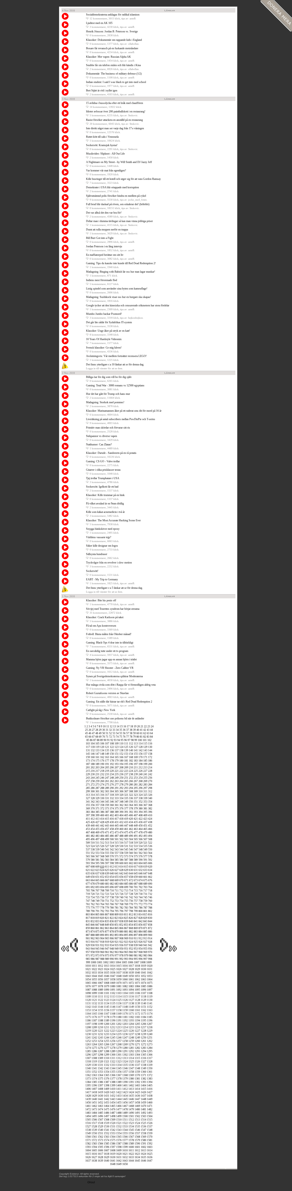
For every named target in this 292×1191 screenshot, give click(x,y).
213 (145, 767)
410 (150, 815)
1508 (106, 1119)
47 (93, 733)
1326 (137, 1061)
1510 (119, 1119)
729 (136, 894)
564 (150, 853)
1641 (112, 1160)
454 (93, 829)
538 (93, 849)
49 (100, 733)
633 (145, 870)
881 (126, 931)
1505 (88, 1119)
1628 (100, 1157)
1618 (106, 1153)
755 (126, 900)
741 (126, 897)
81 (141, 736)
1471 (149, 1106)
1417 (88, 1092)
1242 (94, 1037)
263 (117, 781)
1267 (112, 1044)
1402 (131, 1085)
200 (150, 764)
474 (121, 832)
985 (88, 959)
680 (102, 883)
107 (107, 743)
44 (151, 729)
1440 (94, 1099)
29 (100, 729)
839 (126, 921)
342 (93, 801)
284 (150, 784)
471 (107, 832)
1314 (131, 1058)
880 (121, 931)
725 (117, 894)
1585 (106, 1143)
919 (107, 941)
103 (88, 743)
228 (150, 770)
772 (140, 904)
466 (150, 829)
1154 (94, 1010)
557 (117, 853)
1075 (149, 982)
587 (126, 859)
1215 (131, 1027)
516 (121, 842)
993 (126, 959)
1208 (88, 1027)
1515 (149, 1119)
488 (121, 835)
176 (102, 760)
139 (126, 750)
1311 (112, 1058)
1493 (149, 1112)
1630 (112, 1157)
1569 (143, 1136)
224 (131, 770)
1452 (100, 1102)
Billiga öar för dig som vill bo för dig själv (109, 377)
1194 (137, 1020)
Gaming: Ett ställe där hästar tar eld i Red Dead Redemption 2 (119, 701)
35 (120, 729)
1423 (125, 1092)
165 (117, 757)
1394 (149, 1082)
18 (131, 726)
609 (97, 866)
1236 (125, 1034)
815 (145, 914)
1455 (119, 1102)
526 (102, 846)
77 (127, 736)
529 (117, 846)
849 (107, 924)
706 (93, 890)
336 (131, 798)
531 (126, 846)
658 (131, 876)
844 (150, 921)
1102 (112, 993)
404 (121, 815)
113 (136, 743)
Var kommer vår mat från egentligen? (106, 170)
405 (126, 815)
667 (107, 880)
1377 (112, 1078)
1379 (125, 1078)
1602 (143, 1147)
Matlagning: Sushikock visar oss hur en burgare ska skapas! (118, 297)
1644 (131, 1160)
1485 (100, 1112)
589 (136, 859)
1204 (131, 1024)
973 (97, 955)
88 (98, 740)
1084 (137, 986)
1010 (88, 965)
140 (131, 750)
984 (150, 955)
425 (88, 822)
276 (112, 784)
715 (136, 890)
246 (102, 777)
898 (140, 935)
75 (120, 736)
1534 (131, 1126)
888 (93, 935)
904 (102, 938)
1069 (112, 982)
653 (107, 876)
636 (93, 873)
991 (117, 959)
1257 (119, 1041)
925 (136, 941)
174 (93, 760)
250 (121, 777)
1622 (131, 1153)
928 (150, 941)
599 (117, 863)
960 (102, 952)
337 (136, 798)
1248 (131, 1037)
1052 (143, 976)
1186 (88, 1020)
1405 (149, 1085)
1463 (100, 1106)
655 (117, 876)
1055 (94, 979)
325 (145, 794)
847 (97, 924)
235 (117, 774)
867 (126, 928)
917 (97, 941)
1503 (143, 1116)
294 (131, 788)
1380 (131, 1078)
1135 (112, 1003)
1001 (99, 962)
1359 (137, 1071)
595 (97, 863)
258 (93, 781)
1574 (106, 1140)
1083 (131, 986)
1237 (131, 1034)
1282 (137, 1047)
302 (102, 791)
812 (131, 914)
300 (93, 791)
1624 (143, 1153)
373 (107, 808)
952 (131, 948)
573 (126, 856)
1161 (137, 1010)
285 (88, 788)
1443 (112, 1099)
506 (140, 839)
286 (93, 788)
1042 (149, 972)
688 (140, 883)
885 (145, 931)
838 (121, 921)
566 (93, 856)
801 (145, 911)
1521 (119, 1123)
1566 (125, 1136)
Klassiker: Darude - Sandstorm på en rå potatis (111, 453)
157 (145, 753)
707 (97, 890)
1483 (88, 1112)
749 (97, 900)
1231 (94, 1034)
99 (135, 740)
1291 (125, 1051)
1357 (125, 1071)
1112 (106, 996)
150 (112, 753)
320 (121, 794)
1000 (93, 962)
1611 (131, 1150)
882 (131, 931)
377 (126, 808)
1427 (149, 1092)
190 (102, 764)
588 (131, 859)
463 (136, 829)
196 (131, 764)
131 (88, 750)
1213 (119, 1027)
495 (88, 839)
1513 (137, 1119)
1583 (94, 1143)
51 (107, 733)
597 (107, 863)
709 (107, 890)
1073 (137, 982)
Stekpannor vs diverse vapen (101, 436)
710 (112, 890)
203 (97, 767)
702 (140, 887)
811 (126, 914)
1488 (119, 1112)
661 (145, 876)
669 (117, 880)
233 (107, 774)
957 (88, 952)
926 (140, 941)
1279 (119, 1047)
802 (150, 911)
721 (97, 894)
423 (145, 818)
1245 (112, 1037)
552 (93, 853)
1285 (88, 1051)
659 (136, 876)
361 (117, 805)
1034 (100, 972)
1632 (125, 1157)
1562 (100, 1136)
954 (140, 948)
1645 (137, 1160)
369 (88, 808)
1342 (100, 1068)
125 (126, 747)
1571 (88, 1140)
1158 (119, 1010)
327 (88, 798)
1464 (106, 1106)
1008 (143, 962)
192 (112, 764)
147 (97, 753)
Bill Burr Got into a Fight (99, 238)
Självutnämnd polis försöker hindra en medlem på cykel (116, 195)
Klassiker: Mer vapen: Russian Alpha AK (108, 56)
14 (118, 726)
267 (136, 781)
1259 (131, 1041)
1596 (106, 1147)
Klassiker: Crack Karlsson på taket (104, 617)
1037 (119, 972)
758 (140, 900)
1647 (149, 1160)
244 (93, 777)
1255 (106, 1041)
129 (145, 747)
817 (88, 918)
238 (131, 774)
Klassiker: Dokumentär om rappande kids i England (114, 39)
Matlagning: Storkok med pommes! (105, 402)
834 (102, 921)
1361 (149, 1071)
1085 (143, 986)
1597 (112, 1147)
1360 (143, 1071)
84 (151, 736)
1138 (131, 1003)
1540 (100, 1130)
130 (150, 747)
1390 (125, 1082)
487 (117, 835)
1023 (100, 969)
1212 (112, 1027)
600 (121, 863)
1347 (131, 1068)
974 (102, 955)
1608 (112, 1150)
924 (131, 941)
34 (117, 729)
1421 (112, 1092)
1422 (119, 1092)
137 (117, 750)
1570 (149, 1136)
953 (136, 948)
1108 (149, 993)
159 (88, 757)
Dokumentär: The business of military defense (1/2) (114, 73)
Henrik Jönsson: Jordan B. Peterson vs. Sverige (112, 31)
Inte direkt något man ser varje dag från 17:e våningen (115, 128)
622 (93, 870)
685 (126, 883)
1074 (143, 982)
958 (93, 952)
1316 (143, 1058)
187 (88, 764)
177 (107, 760)
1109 (88, 996)
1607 (106, 1150)
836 (112, 921)
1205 (137, 1024)
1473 (94, 1109)
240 (140, 774)
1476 (112, 1109)
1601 (137, 1147)
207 (117, 767)
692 (93, 887)
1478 (125, 1109)
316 (102, 794)
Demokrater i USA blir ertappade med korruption (112, 187)
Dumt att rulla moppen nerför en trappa (107, 229)
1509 (112, 1119)
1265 (100, 1044)
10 (104, 726)
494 (150, 835)
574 (131, 856)
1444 (119, 1099)
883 (136, 931)
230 (93, 774)
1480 (137, 1109)
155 (136, 753)
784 (131, 907)
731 (145, 894)
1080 (112, 986)
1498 (112, 1116)
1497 (106, 1116)
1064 (149, 979)
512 (102, 842)
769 (126, 904)
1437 (143, 1095)
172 (150, 757)
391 (126, 812)
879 (117, 931)
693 (97, 887)
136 (112, 750)
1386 (100, 1082)
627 (117, 870)
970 (150, 952)
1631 (119, 1157)
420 (131, 818)
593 (88, 863)
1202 (119, 1024)
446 (121, 825)
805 (97, 914)
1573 (100, 1140)
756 (131, 900)
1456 (125, 1102)
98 (132, 740)
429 (107, 822)
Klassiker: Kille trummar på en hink (105, 495)
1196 (149, 1020)
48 (96, 733)
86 (91, 740)
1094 (131, 989)
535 (145, 846)
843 (145, 921)
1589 (131, 1143)
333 (117, 798)
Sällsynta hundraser (96, 554)
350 (131, 801)
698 (121, 887)
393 (136, 812)
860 (93, 928)
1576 (119, 1140)
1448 (143, 1099)
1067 (100, 982)
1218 (149, 1027)
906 (112, 938)
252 (131, 777)
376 (121, 808)
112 (131, 743)
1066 (94, 982)
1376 (106, 1078)
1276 (100, 1047)
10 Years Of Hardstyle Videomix (104, 339)
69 (100, 736)
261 (107, 781)
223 (126, 770)
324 (140, 794)
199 (145, 764)
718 (150, 890)
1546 (137, 1130)
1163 (149, 1010)
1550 (94, 1133)
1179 (112, 1017)
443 (107, 825)
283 (145, 784)
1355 (112, 1071)
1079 (106, 986)
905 (107, 938)
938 (131, 945)
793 (107, 911)
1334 (119, 1065)
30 (103, 729)
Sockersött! (92, 571)
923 (126, 941)
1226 (131, 1030)
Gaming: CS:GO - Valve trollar (103, 461)
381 (145, 808)
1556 (131, 1133)
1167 (106, 1013)
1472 (88, 1109)
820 (102, 918)
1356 (119, 1071)
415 (107, 818)
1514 (143, 1119)
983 (145, 955)
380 (140, 808)
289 (107, 788)
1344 (112, 1068)
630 (131, 870)
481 (88, 835)
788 (150, 907)
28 (96, 729)
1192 (125, 1020)
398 (93, 815)
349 (126, 801)
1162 (143, 1010)
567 (97, 856)
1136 (119, 1003)
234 (112, 774)
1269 (125, 1044)
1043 (88, 976)
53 (113, 733)
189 (97, 764)
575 (136, 856)
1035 (106, 972)
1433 (119, 1095)
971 (88, 955)
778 (102, 907)
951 (126, 948)
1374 (94, 1078)
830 (150, 918)
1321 (106, 1061)
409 (145, 815)
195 (126, 764)
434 (131, 822)
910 (131, 938)
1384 (88, 1082)
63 (148, 733)
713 (126, 890)
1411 (119, 1088)
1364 (100, 1075)
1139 (137, 1003)
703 (145, 887)
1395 (88, 1085)
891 (107, 935)
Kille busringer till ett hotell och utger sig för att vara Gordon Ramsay (123, 179)
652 (102, 876)
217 (97, 770)
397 (88, 815)
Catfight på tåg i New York (100, 710)
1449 (149, 1099)
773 (145, 904)
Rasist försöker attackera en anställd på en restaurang (114, 119)
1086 (149, 986)
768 (121, 904)
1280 (125, 1047)
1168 (112, 1013)
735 (97, 897)
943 (88, 948)
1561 (94, 1136)
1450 (88, 1102)
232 (102, 774)
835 (107, 921)
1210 (100, 1027)
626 (112, 870)
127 (136, 747)
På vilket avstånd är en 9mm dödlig (105, 503)
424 (150, 818)
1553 (112, 1133)
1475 (106, 1109)
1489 (125, 1112)
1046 (106, 976)
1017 (131, 965)
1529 (100, 1126)
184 (140, 760)
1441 (100, 1099)
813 (136, 914)
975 (107, 955)
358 (102, 805)
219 (107, 770)
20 (138, 726)
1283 (143, 1047)
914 (150, 938)
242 (150, 774)
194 (121, 764)
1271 (137, 1044)
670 (121, 880)
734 (93, 897)
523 (88, 846)
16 (124, 726)
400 (102, 815)
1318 (88, 1061)
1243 (100, 1037)
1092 (119, 989)
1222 (106, 1030)
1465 (112, 1106)
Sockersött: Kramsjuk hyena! (101, 145)
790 (93, 911)
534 (140, 846)
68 (96, 736)
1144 (100, 1006)
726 (121, 894)
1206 (143, 1024)
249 (117, 777)
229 (88, 774)
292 (121, 788)
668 (112, 880)
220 (112, 770)
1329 (88, 1065)
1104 (125, 993)
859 (88, 928)
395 (145, 812)
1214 (125, 1027)
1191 (119, 1020)
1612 (137, 1150)
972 (93, 955)
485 (107, 835)
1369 (131, 1075)
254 (140, 777)
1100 (100, 993)
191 (107, 764)
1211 (106, 1027)
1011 (94, 965)
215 (88, 770)
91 (108, 740)
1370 (137, 1075)
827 (136, 918)
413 (97, 818)
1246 (119, 1037)
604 (140, 863)
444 (112, 825)
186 (150, 760)
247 (107, 777)
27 (93, 729)
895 (126, 935)
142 (140, 750)
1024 (106, 969)
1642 (119, 1160)
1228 (143, 1030)
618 (140, 866)
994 (131, 959)
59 (134, 733)
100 (140, 740)
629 (126, 870)
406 (131, 815)
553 (97, 853)
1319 (94, 1061)
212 (140, 767)
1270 (131, 1044)
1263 (88, 1044)
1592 (149, 1143)
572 (121, 856)
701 (136, 887)
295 (136, 788)
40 (137, 729)
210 (131, 767)
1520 (112, 1123)
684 (121, 883)
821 (107, 918)
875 (97, 931)
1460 (149, 1102)
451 (145, 825)
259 (97, 781)
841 (136, 921)
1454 (112, 1102)
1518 (100, 1123)
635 (88, 873)
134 (102, 750)
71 (107, 736)
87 (94, 740)
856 (140, 924)
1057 (106, 979)
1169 (119, 1013)
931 (97, 945)
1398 (106, 1085)
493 (145, 835)
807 (107, 914)
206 (112, 767)
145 (88, 753)
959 (97, 952)
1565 (119, 1136)
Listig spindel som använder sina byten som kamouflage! (116, 288)
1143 (94, 1006)
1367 (119, 1075)
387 (107, 812)
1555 (125, 1133)
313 (88, 794)
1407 (94, 1088)
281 (136, 784)
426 (93, 822)
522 (150, 842)
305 (117, 791)
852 (121, 924)
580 (93, 859)
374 (112, 808)
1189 (106, 1020)
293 (126, 788)
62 (144, 733)
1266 (106, 1044)
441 (97, 825)
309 (136, 791)
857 (145, 924)
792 (102, 911)
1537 (149, 1126)
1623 (137, 1153)
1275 (94, 1047)
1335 (125, 1065)
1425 (137, 1092)
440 (93, 825)
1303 (131, 1054)
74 (117, 736)
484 (102, 835)
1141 (149, 1003)
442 (102, 825)
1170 (125, 1013)
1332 (106, 1065)
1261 (143, 1041)
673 (136, 880)
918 (102, 941)
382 (150, 808)
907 (117, 938)
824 (121, 918)
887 (88, 935)
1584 (100, 1143)
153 (126, 753)
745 (145, 897)
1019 (143, 965)
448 (131, 825)
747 (88, 900)
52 (110, 733)
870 (140, 928)
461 (126, 829)
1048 (119, 976)
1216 (137, 1027)
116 (150, 743)
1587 (119, 1143)
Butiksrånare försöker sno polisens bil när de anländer (115, 718)
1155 (100, 1010)
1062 (137, 979)
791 (97, 911)
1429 (94, 1095)
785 (136, 907)
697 (117, 887)
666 (102, 880)
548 (140, 849)
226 (140, 770)
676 (150, 880)
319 (117, 794)
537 (88, 849)
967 (136, 952)
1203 (125, 1024)
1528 (94, 1126)
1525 (143, 1123)
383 (88, 812)
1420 (106, 1092)
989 (107, 959)
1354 (106, 1071)
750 (102, 900)
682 (112, 883)
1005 (124, 962)
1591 (143, 1143)
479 (145, 832)
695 (107, 887)
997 (145, 959)
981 (136, 955)
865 (117, 928)
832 (93, 921)
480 (150, 832)
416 (112, 818)
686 (131, 883)
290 (112, 788)
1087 (88, 989)
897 (136, 935)
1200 (106, 1024)
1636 (149, 1157)
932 (102, 945)
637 (97, 873)
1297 (94, 1054)
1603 (149, 1147)
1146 (112, 1006)
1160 (131, 1010)
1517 (94, 1123)
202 (93, 767)
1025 (112, 969)
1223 (112, 1030)
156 (140, 753)
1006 (130, 962)
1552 (106, 1133)
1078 (100, 986)
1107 (143, 993)
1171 (131, 1013)
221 (117, 770)
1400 (119, 1085)
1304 (137, 1054)
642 (121, 873)
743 (136, 897)
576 (140, 856)
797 (126, 911)
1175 (88, 1017)
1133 (100, 1003)
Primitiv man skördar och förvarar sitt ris (108, 427)
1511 (125, 1119)
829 (145, 918)
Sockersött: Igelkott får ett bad (102, 486)
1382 (143, 1078)
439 (88, 825)
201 (88, 767)
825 (126, 918)
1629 (106, 1157)
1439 (88, 1099)
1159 (125, 1010)
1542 (112, 1130)
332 (112, 798)
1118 (143, 996)
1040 (137, 972)
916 (93, 941)
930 (93, 945)
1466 (119, 1106)
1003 (112, 962)
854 (131, 924)
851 (117, 924)
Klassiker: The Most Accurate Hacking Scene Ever (113, 520)
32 (110, 729)
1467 (125, 1106)
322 (131, 794)
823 (117, 918)
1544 (125, 1130)
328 (93, 798)
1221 (100, 1030)
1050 (131, 976)
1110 (94, 996)
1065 (88, 982)
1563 (106, 1136)
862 (102, 928)
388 (112, 812)
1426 (143, 1092)
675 (145, 880)
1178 (106, 1017)
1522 (125, 1123)
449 (136, 825)
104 (93, 743)
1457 (131, 1102)
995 (136, 959)
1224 (119, 1030)
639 (107, 873)
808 (112, 914)
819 (97, 918)
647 (145, 873)
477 (136, 832)
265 (126, 781)
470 (102, 832)
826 (131, 918)
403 (117, 815)
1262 (149, 1041)
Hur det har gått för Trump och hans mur (108, 393)
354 (150, 801)
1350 (149, 1068)
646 (140, 873)
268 (140, 781)
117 (88, 747)
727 (126, 894)
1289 (112, 1051)
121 (107, 747)
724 (112, 894)
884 (140, 931)
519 (136, 842)
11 (107, 726)
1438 (149, 1095)
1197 (88, 1024)
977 (117, 955)
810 (121, 914)
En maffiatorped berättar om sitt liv (104, 254)
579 (88, 859)
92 (111, 740)
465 (145, 829)
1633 (131, 1157)
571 (117, 856)
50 (103, 733)
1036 (112, 972)
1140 (143, 1003)
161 (97, 757)
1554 (119, 1133)
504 (131, 839)
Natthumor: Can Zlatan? (99, 444)
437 (145, 822)
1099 (94, 993)
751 (107, 900)
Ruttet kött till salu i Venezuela (102, 136)
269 (145, 781)
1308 (94, 1058)
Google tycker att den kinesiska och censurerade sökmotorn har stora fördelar (127, 305)
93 (115, 740)
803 (88, 914)
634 (150, 870)
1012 (100, 965)
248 (112, 777)
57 (127, 733)
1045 (100, 976)
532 (131, 846)
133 (97, 750)
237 (126, 774)
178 (112, 760)
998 (150, 959)
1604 (88, 1150)
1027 (125, 969)
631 (136, 870)
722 (102, 894)
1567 (131, 1136)
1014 (112, 965)
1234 (112, 1034)
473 (117, 832)
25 (86, 729)
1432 (112, 1095)
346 (112, 801)
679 (97, 883)
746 (150, 897)
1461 (88, 1106)
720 (93, 894)
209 (126, 767)
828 (140, 918)
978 (121, 955)
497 (97, 839)
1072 (131, 982)
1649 (119, 1164)
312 (150, 791)
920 (112, 941)
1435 (131, 1095)
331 (107, 798)
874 (93, 931)
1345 (119, 1068)
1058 (112, 979)
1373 (88, 1078)
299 (88, 791)
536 (150, 846)
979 (126, 955)
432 (121, 822)
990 (112, 959)
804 (93, 914)
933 (107, 945)
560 (131, 853)
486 (112, 835)
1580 (143, 1140)
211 (136, 767)
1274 (88, 1047)
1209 (94, 1027)
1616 (94, 1153)
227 (145, 770)
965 (126, 952)
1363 (94, 1075)
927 (145, 941)
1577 (125, 1140)
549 (145, 849)
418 (121, 818)
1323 (119, 1061)
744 (140, 897)
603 (136, 863)
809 (117, 914)
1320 (100, 1061)
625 (107, 870)
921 (117, 941)
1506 (94, 1119)
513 (107, 842)
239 (136, 774)
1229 (149, 1030)
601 (126, 863)
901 (88, 938)
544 (121, 849)
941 (145, 945)
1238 (137, 1034)
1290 (119, 1051)
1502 (137, 1116)
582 (102, 859)
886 (150, 931)
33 (113, 729)
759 (145, 900)
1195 (143, 1020)
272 (93, 784)
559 (126, 853)
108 (112, 743)
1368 (125, 1075)
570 (112, 856)
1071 (125, 982)
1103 (119, 993)
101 (145, 740)
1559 (149, 1133)
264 (121, 781)
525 (97, 846)
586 (121, 859)
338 (140, 798)
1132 (94, 1003)
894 (121, 935)
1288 (106, 1051)
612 (112, 866)
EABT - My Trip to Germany (102, 579)
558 (121, 853)
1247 (125, 1037)
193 (117, 764)
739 (117, 897)
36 (124, 729)
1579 (137, 1140)
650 (93, 876)
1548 (149, 1130)
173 (88, 760)
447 (126, 825)
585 (117, 859)
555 (107, 853)
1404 (143, 1085)
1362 (88, 1075)
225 (136, 770)
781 (117, 907)
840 (131, 921)
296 (140, 788)
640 (112, 873)
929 (88, 945)
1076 (88, 986)
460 (121, 829)
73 (113, 736)
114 (140, 743)
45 (86, 733)
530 (121, 846)
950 (121, 948)
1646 (143, 1160)
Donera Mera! (276, 15)
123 (117, 747)
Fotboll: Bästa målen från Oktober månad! (108, 634)
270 (150, 781)
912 (140, 938)
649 (88, 876)
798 (131, 911)
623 (97, 870)
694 (102, 887)
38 (131, 729)
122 (112, 747)
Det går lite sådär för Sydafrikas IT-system (109, 322)
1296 (88, 1054)
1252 (88, 1041)
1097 (149, 989)
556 (112, 853)
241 (145, 774)
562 (140, 853)
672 (131, 880)
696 (112, 887)
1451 (94, 1102)
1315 (137, 1058)
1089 (100, 989)
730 (140, 894)
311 (145, 791)
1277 (106, 1047)
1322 (112, 1061)
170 (140, 757)
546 (131, 849)
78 (131, 736)
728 (131, 894)
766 (112, 904)
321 (126, 794)
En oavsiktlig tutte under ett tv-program (107, 651)
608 (93, 866)
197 (136, 764)
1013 (106, 965)
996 (140, 959)
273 (97, 784)
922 (121, 941)
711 (117, 890)
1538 (88, 1130)
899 (145, 935)
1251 (149, 1037)
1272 (143, 1044)
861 (97, 928)
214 (150, 767)
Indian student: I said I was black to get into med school (116, 82)
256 (150, 777)
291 (117, 788)
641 (117, 873)
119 (97, 747)
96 (125, 740)
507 (145, 839)
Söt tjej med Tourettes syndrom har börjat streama (112, 608)
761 (88, 904)
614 (121, 866)
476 (131, 832)
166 (121, 757)
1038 (125, 972)
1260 (137, 1041)
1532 (119, 1126)
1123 (106, 1000)
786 (140, 907)
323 (136, 794)
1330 (94, 1065)
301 (97, 791)
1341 (94, 1068)
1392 (137, 1082)
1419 (100, 1092)
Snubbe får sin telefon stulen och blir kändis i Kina (113, 65)
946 (102, 948)
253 (136, 777)
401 (107, 815)
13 (114, 726)
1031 (149, 969)
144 (150, 750)
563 (145, 853)
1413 (131, 1088)
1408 (100, 1088)
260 (102, 781)
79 (134, 736)
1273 (149, 1044)
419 (126, 818)
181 (126, 760)
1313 (125, 1058)
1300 (112, 1054)
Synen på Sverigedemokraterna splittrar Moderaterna (114, 676)
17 (128, 726)
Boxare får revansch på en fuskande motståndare (112, 48)
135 (107, 750)
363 (126, 805)
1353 (100, 1071)
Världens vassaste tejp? (98, 537)
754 (121, 900)
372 (102, 808)
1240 (149, 1034)
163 (107, 757)
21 (142, 726)
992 (121, 959)
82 (144, 736)
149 (107, 753)
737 (107, 897)
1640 (106, 1160)
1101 (106, 993)
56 (124, 733)
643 (126, 873)
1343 (106, 1068)
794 (112, 911)
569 (107, 856)
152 (121, 753)
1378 (119, 1078)
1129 (143, 1000)
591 (145, 859)
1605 (94, 1150)
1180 (119, 1017)
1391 (131, 1082)
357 (97, 805)
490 (131, 835)
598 (112, 863)
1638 (94, 1160)
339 (145, 798)
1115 (125, 996)
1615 (88, 1153)
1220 (94, 1030)
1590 (137, 1143)
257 (88, 781)
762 (93, 904)
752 (112, 900)
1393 (143, 1082)
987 (97, 959)
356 (93, 805)
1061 (131, 979)
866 (121, 928)
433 (126, 822)
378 (131, 808)
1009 (149, 962)
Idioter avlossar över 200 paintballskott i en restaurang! (115, 111)
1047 (112, 976)
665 (97, 880)
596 (102, 863)
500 (112, 839)
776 (93, 907)
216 (93, 770)
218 (102, 770)
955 (145, 948)
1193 (131, 1020)
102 (149, 740)
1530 (106, 1126)
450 (140, 825)
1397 (100, 1085)
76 (124, 736)
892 (112, 935)
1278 (112, 1047)
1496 (100, 1116)
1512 (131, 1119)
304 (112, 791)
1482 (149, 1109)
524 (93, 846)
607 (88, 866)
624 (102, 870)
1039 (131, 972)
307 (126, 791)
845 (88, 924)
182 (131, 760)
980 (131, 955)
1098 (88, 993)
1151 (143, 1006)
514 (112, 842)
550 (150, 849)
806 (102, 914)
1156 (106, 1010)
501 (117, 839)
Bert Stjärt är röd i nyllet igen (101, 90)
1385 (94, 1082)
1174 (149, 1013)
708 (102, 890)
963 (117, 952)
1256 (112, 1041)
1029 (137, 969)
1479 (131, 1109)
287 (97, 788)
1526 (149, 1123)
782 (121, 907)
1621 (125, 1153)
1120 (88, 1000)
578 (150, 856)
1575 (112, 1140)
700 (131, 887)
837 (117, 921)
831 (88, 921)
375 (117, 808)
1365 (106, 1075)
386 (102, 812)
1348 (137, 1068)
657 (126, 876)
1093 (125, 989)
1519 (106, 1123)
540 (102, 849)
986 (93, 959)
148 (102, 753)
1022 (94, 969)
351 (136, 801)
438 (150, 822)
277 (117, 784)
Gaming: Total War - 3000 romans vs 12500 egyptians (115, 385)
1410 (112, 1088)
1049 (125, 976)
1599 (125, 1147)
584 (112, 859)
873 (88, 931)
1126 (125, 1000)
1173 (143, 1013)
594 (93, 863)
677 (88, 883)
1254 (100, 1041)
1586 (112, 1143)
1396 (94, 1085)
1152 (149, 1006)
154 (131, 753)
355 (88, 805)
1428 (88, 1095)
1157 (112, 1010)
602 (131, 863)
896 (131, 935)
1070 (119, 982)
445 (117, 825)
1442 (106, 1099)
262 (112, 781)
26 (90, 729)
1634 (137, 1157)
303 (107, 791)
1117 (137, 996)
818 (93, 918)
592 (150, 859)
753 (117, 900)
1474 (100, 1109)
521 (145, 842)
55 (120, 733)
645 (136, 873)
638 (102, 873)
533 (136, 846)
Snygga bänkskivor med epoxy (103, 528)
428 (102, 822)
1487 (112, 1112)
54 (117, 733)
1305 (143, 1054)
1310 (106, 1058)
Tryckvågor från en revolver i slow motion (109, 562)
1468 (131, 1106)
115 (145, 743)
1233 (106, 1034)
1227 (137, 1030)
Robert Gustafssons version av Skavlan (107, 693)
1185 (149, 1017)
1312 (119, 1058)
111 (126, 743)
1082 (125, 986)
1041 (143, 972)
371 (97, 808)
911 (136, 938)
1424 (131, 1092)
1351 (88, 1071)
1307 (88, 1058)
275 (107, 784)
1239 (143, 1034)
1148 (125, 1006)
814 (140, 914)
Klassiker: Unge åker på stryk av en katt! (108, 330)
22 (145, 726)
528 (112, 846)
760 (150, 900)
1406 (88, 1088)
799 (136, 911)
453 (88, 829)
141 (136, 750)
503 (126, 839)
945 (97, 948)
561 (136, 853)
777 (97, 907)
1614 (149, 1150)
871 (145, 928)
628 (121, 870)
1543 (119, 1130)
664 (93, 880)
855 (136, 924)
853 (126, 924)
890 (102, 935)
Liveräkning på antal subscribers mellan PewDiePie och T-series (120, 419)
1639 (100, 1160)
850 (112, 924)
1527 (88, 1126)
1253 (94, 1041)
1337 (137, 1065)
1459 (143, 1102)
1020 (149, 965)
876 (102, 931)
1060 (125, 979)
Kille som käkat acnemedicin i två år (105, 512)
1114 (119, 996)
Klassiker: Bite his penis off (101, 600)
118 (93, 747)
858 (150, 924)
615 (126, 866)
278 (121, 784)
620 (150, 866)
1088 (94, 989)
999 (88, 962)
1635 (143, 1157)
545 (126, 849)
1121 (94, 1000)
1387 (106, 1082)
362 (121, 805)
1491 (137, 1112)
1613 (143, 1150)
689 (145, 883)
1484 (94, 1112)
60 (137, 733)
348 (121, 801)
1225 (125, 1030)
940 (140, 945)
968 (140, 952)
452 (150, 825)
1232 (100, 1034)
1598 (119, 1147)
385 (97, 812)
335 (126, 798)
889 (97, 935)
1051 (137, 976)
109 (117, 743)
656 (121, 876)
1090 (106, 989)
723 (107, 894)
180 (121, 760)
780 (112, 907)
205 (107, 767)
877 (107, 931)
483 (97, 835)
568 (102, 856)
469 (97, 832)
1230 (88, 1034)
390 (121, 812)
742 (131, 897)
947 (107, 948)
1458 (137, 1102)
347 (117, 801)
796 (121, 911)
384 (93, 812)
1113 (112, 996)
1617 (100, 1153)
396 (150, 812)
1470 (143, 1106)
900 (150, 935)
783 (126, 907)
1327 (143, 1061)
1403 (137, 1085)
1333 (112, 1065)
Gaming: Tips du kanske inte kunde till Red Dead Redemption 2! (121, 263)
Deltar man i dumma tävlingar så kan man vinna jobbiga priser (119, 221)
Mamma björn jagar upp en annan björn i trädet (111, 659)
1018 (137, 965)
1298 (100, 1054)
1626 (88, 1157)
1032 (88, 972)
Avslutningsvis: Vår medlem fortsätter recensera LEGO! (116, 356)
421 (136, 818)
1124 (112, 1000)
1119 (149, 996)
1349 (143, 1068)
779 (107, 907)
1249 (137, 1037)
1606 (100, 1150)
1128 (137, 1000)
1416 (149, 1088)
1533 (125, 1126)
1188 (100, 1020)
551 (88, 853)
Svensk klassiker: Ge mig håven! (104, 347)
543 (117, 849)
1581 (149, 1140)
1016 (125, 965)
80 (137, 736)
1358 (131, 1071)
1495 (94, 1116)
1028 (131, 969)
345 (107, 801)
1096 (143, 989)
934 (112, 945)
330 (102, 798)
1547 (143, 1130)
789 (88, 911)
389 (117, 812)
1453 (106, 1102)
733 (88, 897)
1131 (88, 1003)
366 (140, 805)
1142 (88, 1006)
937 (126, 945)
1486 (106, 1112)
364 (131, 805)
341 (88, 801)
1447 (137, 1099)
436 (140, 822)
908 (121, 938)
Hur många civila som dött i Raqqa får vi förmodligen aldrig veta (121, 684)
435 (136, 822)
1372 (149, 1075)
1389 (119, 1082)
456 (102, 829)
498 (102, 839)
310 (140, 791)
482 (93, 835)
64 (151, 733)
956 (150, 948)
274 (102, 784)
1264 (94, 1044)
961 (107, 952)
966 (131, 952)
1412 (125, 1088)
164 (112, 757)
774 (150, 904)
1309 (100, 1058)
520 (140, 842)
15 (121, 726)
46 (90, 733)
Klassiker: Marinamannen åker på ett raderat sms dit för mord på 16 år (124, 410)
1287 (100, 1051)
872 (150, 928)
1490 (131, 1112)
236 (121, 774)
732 (150, 894)
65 (86, 736)
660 (140, 876)
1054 (88, 979)
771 (136, 904)
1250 (143, 1037)
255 (145, 777)
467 (88, 832)
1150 (137, 1006)
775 (88, 907)
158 (150, 753)
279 (126, 784)
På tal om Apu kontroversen (101, 625)
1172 (137, 1013)
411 (88, 818)
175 (97, 760)
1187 (94, 1020)
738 (112, 897)
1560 (88, 1136)
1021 (88, 969)
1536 (143, 1126)
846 (93, 924)
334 (121, 798)
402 (112, 815)
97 (129, 740)
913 (145, 938)
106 (102, 743)
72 (110, 736)
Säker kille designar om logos (102, 545)
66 (90, 736)
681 (107, 883)
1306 (149, 1054)
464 (140, 829)
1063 (143, 979)
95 (122, 740)
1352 (94, 1071)
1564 (112, 1136)
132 (93, 750)
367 (145, 805)
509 (88, 842)
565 (88, 856)
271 (88, 784)
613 (117, 866)
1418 (94, 1092)
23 (148, 726)
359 (107, 805)
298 (150, 788)
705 (88, 890)
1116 (131, 996)
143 (145, 750)
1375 (100, 1078)
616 (131, 866)
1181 (125, 1017)
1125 (119, 1000)
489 (126, 835)
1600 (131, 1147)
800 (140, 911)
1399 (112, 1085)
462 (131, 829)
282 (140, 784)
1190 (112, 1020)
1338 (143, 1065)
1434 (125, 1095)
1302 (125, 1054)
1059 (119, 979)
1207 (149, 1024)
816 (150, 914)
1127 (131, 1000)
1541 (106, 1130)
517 (126, 842)
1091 (112, 989)
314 (93, 794)
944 (93, 948)
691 (88, 887)
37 (127, 729)
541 (107, 849)
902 (93, 938)
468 (93, 832)
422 (140, 818)
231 (97, 774)
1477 (119, 1109)
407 (136, 815)
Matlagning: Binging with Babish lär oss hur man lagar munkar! (120, 271)
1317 (149, 1058)
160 (93, 757)
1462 (94, 1106)
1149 (131, 1006)
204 (102, 767)
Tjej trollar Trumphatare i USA (102, 478)
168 (131, 757)
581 (97, 859)
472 (112, 832)
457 (107, 829)
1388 (112, 1082)
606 (150, 863)
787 (145, 907)
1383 (149, 1078)
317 (107, 794)
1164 (88, 1013)
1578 (131, 1140)
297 (145, 788)
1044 (94, 976)
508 (150, 839)
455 (97, 829)
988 (102, 959)
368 (150, 805)
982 (140, 955)
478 (140, 832)
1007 (136, 962)
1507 (100, 1119)
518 (131, 842)
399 (97, 815)
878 (112, 931)
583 (107, 859)
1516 (88, 1123)
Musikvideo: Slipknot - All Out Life (105, 153)
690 (150, 883)
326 (150, 794)
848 (102, 924)
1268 (119, 1044)
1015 (119, 965)
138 (121, 750)
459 (117, 829)
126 (131, 747)
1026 (119, 969)
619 (145, 866)
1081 (119, 986)
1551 (100, 1133)
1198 (94, 1024)
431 (117, 822)
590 (140, 859)
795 (117, 911)
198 (140, 764)
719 (88, 894)
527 (107, 846)
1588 (125, 1143)
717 (145, 890)
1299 (106, 1054)
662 (150, 876)
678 (93, 883)
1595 (100, 1147)
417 (117, 818)
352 (140, 801)
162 (102, 757)
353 (145, 801)
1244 (106, 1037)
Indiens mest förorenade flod (101, 280)
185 (145, 760)
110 (121, 743)
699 (126, 887)
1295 (149, 1051)
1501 (131, 1116)
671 (126, 880)
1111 (100, 996)
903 (97, 938)
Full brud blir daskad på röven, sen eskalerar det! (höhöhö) (117, 204)
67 (93, 736)
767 (117, 904)
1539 (94, 1130)
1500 (125, 1116)
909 (126, 938)
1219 (88, 1030)
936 (121, 945)
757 (136, 900)
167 (126, 757)
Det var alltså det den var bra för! (104, 212)
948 (112, 948)
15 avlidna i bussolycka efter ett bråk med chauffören (114, 103)
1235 (119, 1034)
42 (144, 729)
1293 (137, 1051)
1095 (137, 989)
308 (131, 791)
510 (93, 842)
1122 (100, 1000)
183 (136, 760)
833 (97, 921)
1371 (143, 1075)
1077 (94, 986)
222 (121, 770)
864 (112, 928)
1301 (119, 1054)
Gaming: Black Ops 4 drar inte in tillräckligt (109, 642)
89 (101, 740)
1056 (100, 979)
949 (117, 948)
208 (121, 767)
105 (97, 743)
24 (152, 726)
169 (136, 757)
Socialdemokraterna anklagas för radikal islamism (112, 14)
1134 (106, 1003)
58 (131, 733)
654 (112, 876)
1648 (112, 1164)
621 (88, 870)
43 (148, 729)
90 (105, 740)
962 (112, 952)
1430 (100, 1095)
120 (102, 747)
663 (88, 880)
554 (102, 853)
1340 (88, 1068)
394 (140, 812)
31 (107, 729)
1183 (137, 1017)
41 (141, 729)
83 (148, 736)
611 (107, 866)
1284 (149, 1047)
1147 (119, 1006)
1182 (131, 1017)
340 (150, 798)
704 (150, 887)
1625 (149, 1153)
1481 (143, 1109)
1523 (131, 1123)
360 (112, 805)
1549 (88, 1133)
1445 (125, 1099)
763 (97, 904)
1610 (125, 1150)
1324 (125, 1061)
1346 (125, 1068)
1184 (143, 1017)
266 (131, 781)
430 (112, 822)
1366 (112, 1075)
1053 (149, 976)
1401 (125, 1085)
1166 (100, 1013)
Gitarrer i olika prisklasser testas (103, 469)
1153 (88, 1010)
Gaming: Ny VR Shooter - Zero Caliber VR (109, 667)
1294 (143, 1051)
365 (136, 805)
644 (131, 873)
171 (145, 757)
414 (102, 818)
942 (150, 945)
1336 (131, 1065)
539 (97, 849)
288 (102, 788)
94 (118, 740)
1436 (137, 1095)
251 (126, 777)
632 (140, 870)
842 (140, 921)
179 (117, 760)
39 (134, 729)
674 (140, 880)
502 (121, 839)
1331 (100, 1065)
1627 (94, 1157)
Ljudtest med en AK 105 (99, 23)
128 (140, 747)
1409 (106, 1088)
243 (88, 777)
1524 (137, 1123)
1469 (137, 1106)
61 (141, 733)
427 (97, 822)
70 (103, 736)
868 (131, 928)
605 (145, 863)
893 (117, 935)
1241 (88, 1037)
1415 (143, 1088)
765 (107, 904)
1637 (88, 1160)
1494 (88, 1116)
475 (126, 832)
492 (140, 835)
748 (93, 900)
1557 (137, 1133)
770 (131, 904)
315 (97, 794)
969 (145, 952)
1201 (112, 1024)
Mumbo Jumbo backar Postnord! (104, 313)
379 (136, 808)
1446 (131, 1099)
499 (107, 839)
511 (97, 842)
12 (111, 726)
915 (88, 941)
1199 (100, 1024)
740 (121, 897)
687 (136, 883)
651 (97, 876)
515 (117, 842)
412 (93, 818)
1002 (106, 962)
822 (112, 918)
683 (117, 883)
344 (102, 801)
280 (131, 784)
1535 (137, 1126)
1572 (94, 1140)
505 (136, 839)
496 (93, 839)
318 (112, 794)
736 (102, 897)
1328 (149, 1061)
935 (117, 945)
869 (136, 928)
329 (97, 798)
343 (97, 801)
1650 (125, 1164)
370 (93, 808)
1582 (88, 1143)
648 (150, 873)
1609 (119, 1150)
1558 (143, 1133)
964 (121, 952)
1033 (94, 972)
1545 (131, 1130)
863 (107, 928)
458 (112, 829)
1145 (106, 1006)
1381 (137, 1078)
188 (93, 764)
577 (145, 856)
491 (136, 835)
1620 (119, 1153)
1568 (137, 1136)
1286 (94, 1051)
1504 (149, 1116)
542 (112, 849)
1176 (94, 1017)
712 (121, 890)
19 (135, 726)
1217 (143, 1027)
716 (140, 890)
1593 (88, 1147)
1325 (131, 1061)
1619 (112, 1153)
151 (117, 753)
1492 (143, 1112)
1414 (137, 1088)
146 (93, 753)
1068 (106, 982)
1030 (143, 969)
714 (131, 890)
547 (136, 849)
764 (102, 904)
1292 (131, 1051)
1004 (118, 962)
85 (87, 740)
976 (112, 955)
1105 (131, 993)
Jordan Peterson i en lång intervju (104, 246)
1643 (125, 1160)
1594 (94, 1147)
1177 (100, 1017)
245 (97, 777)
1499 (119, 1116)
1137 (125, 1003)
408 (140, 815)
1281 (131, 1047)
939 (136, 945)
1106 (137, 993)
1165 (94, 1013)
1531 (112, 1126)
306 (121, 791)
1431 (106, 1095)
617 (136, 866)
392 (131, 812)
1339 (149, 1065)
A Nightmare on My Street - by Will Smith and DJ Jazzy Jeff (119, 162)
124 (121, 747)
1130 (149, 1000)
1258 (125, 1041)
